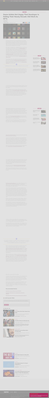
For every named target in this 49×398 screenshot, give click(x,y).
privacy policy (39, 395)
